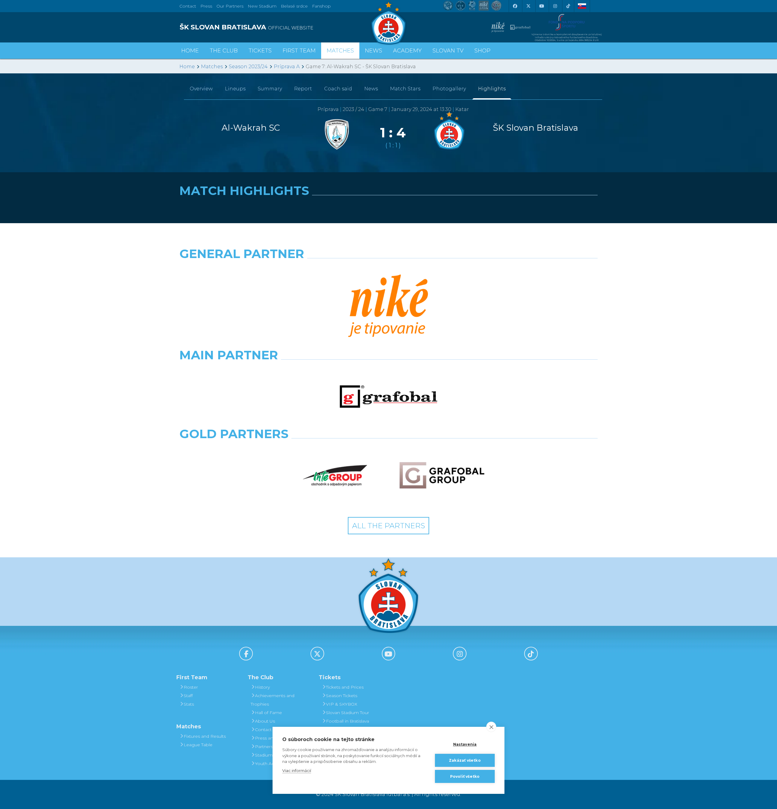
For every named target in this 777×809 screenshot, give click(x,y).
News (373, 50)
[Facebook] (515, 6)
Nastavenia (465, 744)
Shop (482, 50)
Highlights (492, 89)
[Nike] (388, 306)
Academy (407, 50)
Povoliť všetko (465, 776)
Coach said (338, 89)
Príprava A (287, 66)
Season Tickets (341, 695)
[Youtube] (541, 6)
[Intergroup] (335, 475)
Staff (188, 695)
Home (187, 66)
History (262, 687)
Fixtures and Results (205, 736)
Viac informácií (296, 770)
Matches (212, 66)
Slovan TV (448, 50)
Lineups (235, 89)
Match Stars (405, 89)
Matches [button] (340, 50)
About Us (265, 721)
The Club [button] (224, 50)
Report (303, 89)
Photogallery (449, 89)
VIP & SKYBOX (341, 704)
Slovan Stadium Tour (347, 712)
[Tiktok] (568, 6)
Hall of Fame (268, 712)
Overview (201, 89)
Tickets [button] (260, 50)
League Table (198, 744)
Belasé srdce (294, 6)
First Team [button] (299, 50)
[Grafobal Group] (442, 475)
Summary (270, 89)
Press (206, 6)
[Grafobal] (388, 397)
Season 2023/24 (248, 66)
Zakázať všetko (465, 760)
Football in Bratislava (347, 721)
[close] (491, 727)
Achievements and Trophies (272, 700)
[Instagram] (555, 6)
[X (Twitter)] (528, 6)
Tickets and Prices (345, 687)
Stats (189, 704)
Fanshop (321, 6)
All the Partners (388, 525)
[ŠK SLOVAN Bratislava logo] (388, 22)
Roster (191, 687)
